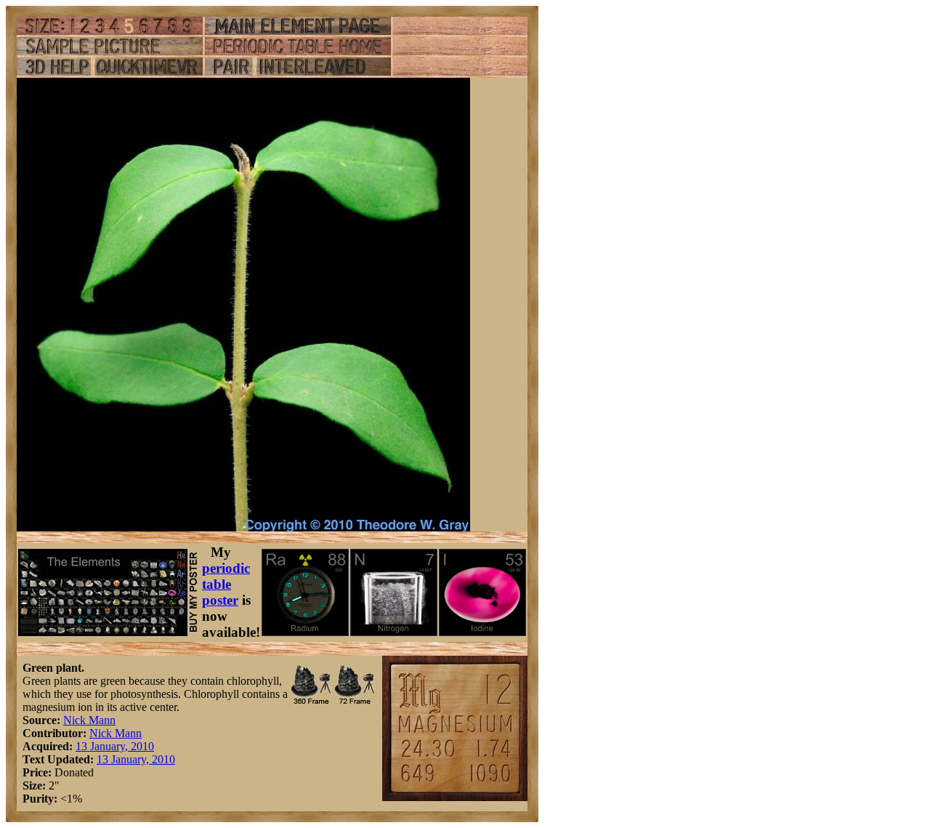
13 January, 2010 (115, 746)
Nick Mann (89, 720)
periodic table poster (226, 584)
